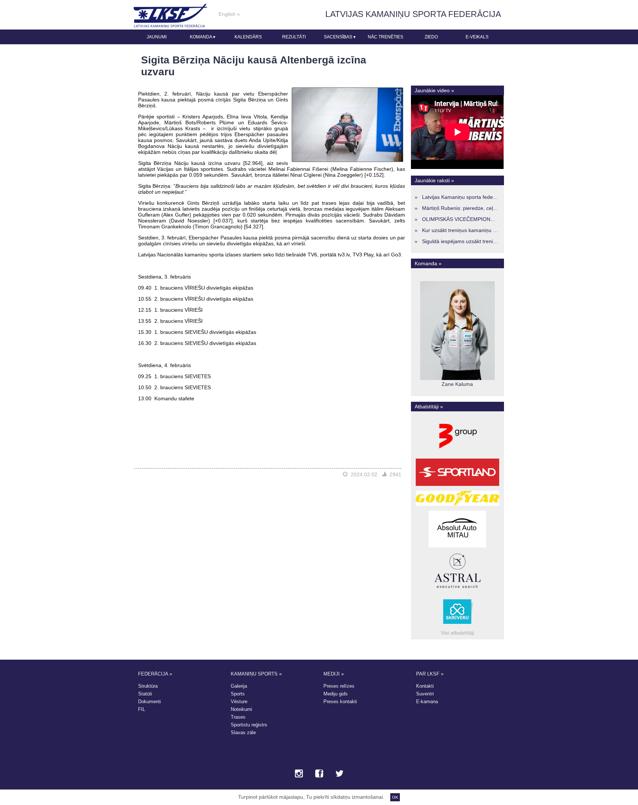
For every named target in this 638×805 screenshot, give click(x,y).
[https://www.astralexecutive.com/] (457, 589)
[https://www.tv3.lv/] (457, 454)
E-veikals (477, 36)
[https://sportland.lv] (457, 486)
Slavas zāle (243, 732)
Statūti (145, 694)
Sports (238, 694)
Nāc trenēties (385, 36)
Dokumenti (149, 701)
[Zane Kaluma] (457, 378)
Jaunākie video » (434, 90)
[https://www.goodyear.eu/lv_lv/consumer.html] (457, 506)
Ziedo (431, 36)
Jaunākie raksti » (434, 180)
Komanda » (428, 263)
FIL (141, 709)
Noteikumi (241, 709)
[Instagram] (298, 774)
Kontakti (425, 686)
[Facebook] (319, 774)
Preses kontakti (340, 701)
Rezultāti (294, 36)
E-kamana (427, 701)
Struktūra (148, 686)
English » (229, 14)
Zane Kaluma (457, 384)
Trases (238, 717)
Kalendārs (248, 36)
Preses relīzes (338, 686)
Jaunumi (157, 36)
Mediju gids (335, 694)
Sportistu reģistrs (249, 725)
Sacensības (340, 36)
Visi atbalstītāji (457, 633)
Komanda (202, 36)
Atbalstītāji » (429, 407)
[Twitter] (339, 774)
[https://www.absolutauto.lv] (457, 547)
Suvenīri (425, 694)
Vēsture (239, 701)
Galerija (239, 686)
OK (395, 797)
